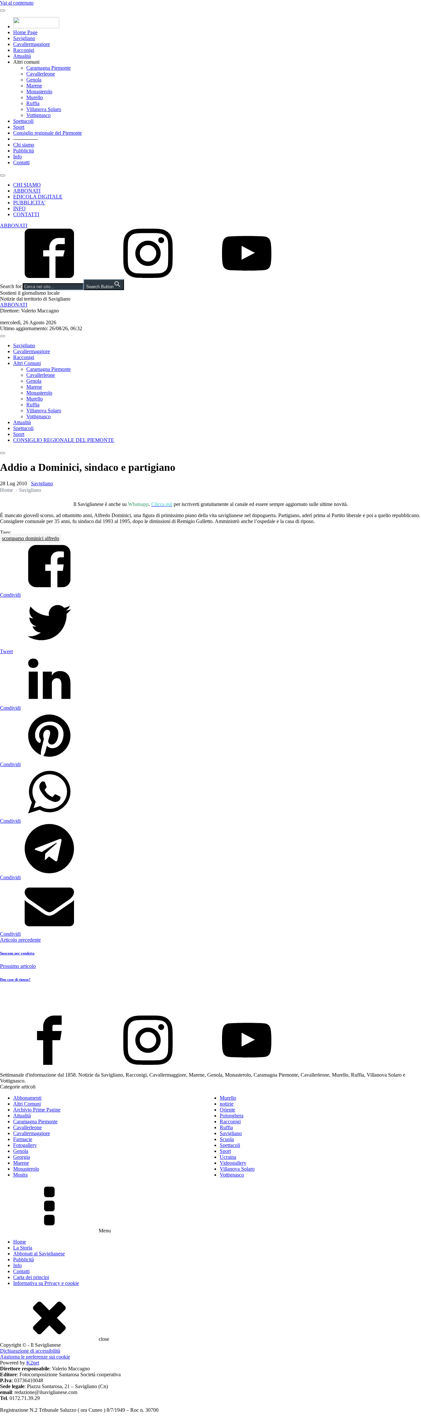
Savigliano (24, 38)
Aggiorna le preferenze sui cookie (35, 1357)
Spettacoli (23, 121)
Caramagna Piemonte (48, 68)
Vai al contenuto (17, 3)
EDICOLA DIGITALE (37, 196)
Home (6, 490)
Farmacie (22, 1139)
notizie (227, 1104)
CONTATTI (26, 214)
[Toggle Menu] (2, 10)
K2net (32, 1362)
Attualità (22, 56)
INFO (19, 208)
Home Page (25, 32)
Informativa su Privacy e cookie (46, 1283)
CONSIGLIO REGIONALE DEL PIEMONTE (63, 440)
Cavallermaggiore (31, 44)
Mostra (20, 1175)
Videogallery (233, 1163)
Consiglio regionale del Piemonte (47, 133)
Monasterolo (39, 91)
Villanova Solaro (43, 109)
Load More (210, 1000)
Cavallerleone (40, 74)
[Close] (2, 175)
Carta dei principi (31, 1277)
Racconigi (23, 50)
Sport (18, 127)
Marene (34, 85)
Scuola (227, 1139)
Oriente (227, 1109)
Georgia (21, 1157)
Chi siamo (23, 145)
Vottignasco (38, 115)
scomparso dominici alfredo (30, 538)
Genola (33, 79)
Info (17, 156)
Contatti (21, 162)
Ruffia (32, 103)
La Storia (22, 1247)
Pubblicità (23, 150)
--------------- (25, 139)
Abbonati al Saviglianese (39, 1253)
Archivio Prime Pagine (37, 1109)
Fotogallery (25, 1145)
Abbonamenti (27, 1098)
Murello (34, 97)
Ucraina (228, 1157)
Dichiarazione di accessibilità (30, 1351)
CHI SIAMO (27, 185)
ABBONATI (26, 191)
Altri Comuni (27, 363)
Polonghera (231, 1115)
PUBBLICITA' (29, 202)
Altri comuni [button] (26, 62)
